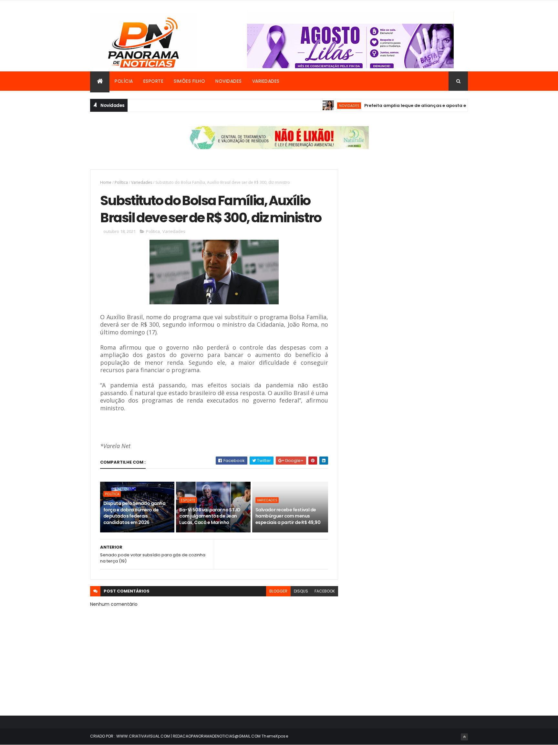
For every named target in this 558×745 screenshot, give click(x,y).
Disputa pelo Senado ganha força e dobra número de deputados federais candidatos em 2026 (134, 513)
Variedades (266, 81)
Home (105, 182)
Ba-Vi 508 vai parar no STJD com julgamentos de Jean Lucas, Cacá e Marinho (209, 516)
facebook (325, 591)
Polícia (124, 81)
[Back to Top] (464, 736)
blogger (278, 591)
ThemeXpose (275, 736)
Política (121, 182)
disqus (301, 591)
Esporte (153, 81)
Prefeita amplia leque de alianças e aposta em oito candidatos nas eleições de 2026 (446, 105)
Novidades (228, 81)
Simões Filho (189, 81)
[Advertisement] (409, 214)
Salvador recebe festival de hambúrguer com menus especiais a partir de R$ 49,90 (287, 516)
